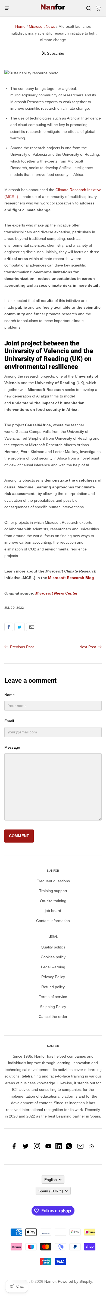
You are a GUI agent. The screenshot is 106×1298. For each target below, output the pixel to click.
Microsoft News (42, 26)
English (50, 1179)
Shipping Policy (53, 1007)
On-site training (53, 901)
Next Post (88, 647)
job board (53, 910)
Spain (50, 1191)
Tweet (19, 627)
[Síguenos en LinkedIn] (59, 1148)
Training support (53, 891)
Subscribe (55, 53)
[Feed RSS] (92, 1148)
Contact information (53, 921)
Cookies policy (53, 957)
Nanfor (50, 1281)
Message (12, 747)
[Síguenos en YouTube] (48, 1148)
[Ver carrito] (98, 8)
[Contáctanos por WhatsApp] (69, 1148)
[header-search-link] (88, 8)
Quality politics (53, 947)
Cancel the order (53, 1016)
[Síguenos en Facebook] (14, 1148)
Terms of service (53, 996)
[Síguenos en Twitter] (25, 1148)
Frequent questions (53, 881)
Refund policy (53, 987)
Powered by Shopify (75, 1281)
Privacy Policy (53, 977)
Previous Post (21, 647)
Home (20, 26)
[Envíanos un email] (80, 1148)
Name (9, 695)
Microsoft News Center (56, 593)
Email (31, 627)
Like (8, 627)
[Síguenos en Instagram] (37, 1148)
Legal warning (53, 967)
